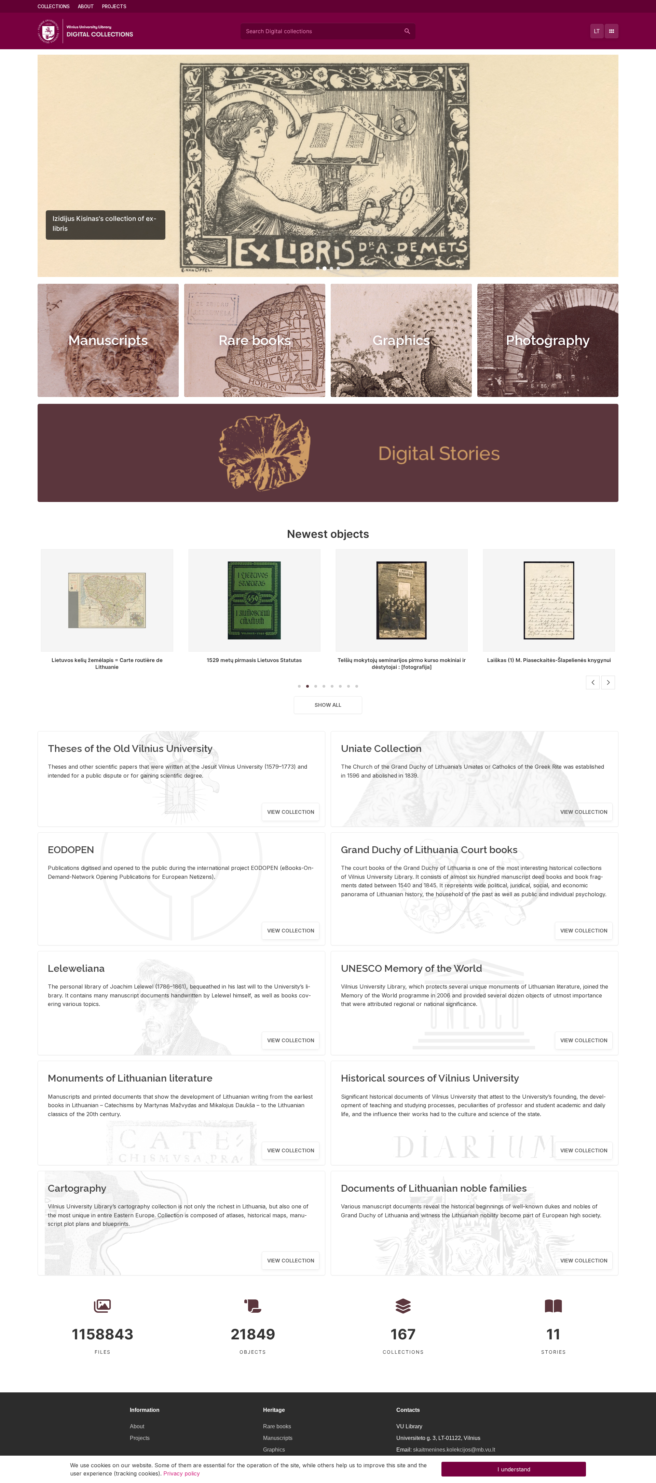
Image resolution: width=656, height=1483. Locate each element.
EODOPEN (71, 850)
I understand (513, 1469)
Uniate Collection (381, 748)
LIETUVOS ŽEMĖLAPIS (549, 660)
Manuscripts (108, 340)
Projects (114, 6)
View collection (290, 812)
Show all (328, 705)
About (86, 6)
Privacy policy (181, 1473)
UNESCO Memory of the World (411, 968)
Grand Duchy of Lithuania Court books (429, 850)
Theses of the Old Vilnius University (130, 748)
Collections (54, 6)
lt (597, 31)
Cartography (77, 1188)
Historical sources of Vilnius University (430, 1078)
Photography (548, 340)
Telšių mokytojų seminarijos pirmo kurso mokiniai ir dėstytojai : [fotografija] (254, 663)
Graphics (401, 340)
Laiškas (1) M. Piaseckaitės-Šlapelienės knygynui (402, 660)
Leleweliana (76, 968)
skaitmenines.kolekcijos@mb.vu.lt (454, 1450)
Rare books (255, 340)
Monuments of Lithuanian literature (130, 1078)
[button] (317, 268)
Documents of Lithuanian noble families (434, 1188)
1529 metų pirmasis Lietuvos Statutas (106, 660)
